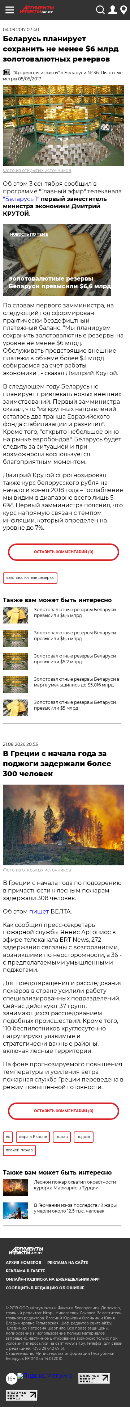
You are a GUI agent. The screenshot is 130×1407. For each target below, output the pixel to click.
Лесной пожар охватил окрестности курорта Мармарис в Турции (75, 1184)
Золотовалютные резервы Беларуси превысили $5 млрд (75, 705)
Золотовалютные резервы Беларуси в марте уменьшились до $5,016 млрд (77, 682)
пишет (39, 911)
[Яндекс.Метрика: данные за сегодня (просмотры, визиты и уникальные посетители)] (45, 1376)
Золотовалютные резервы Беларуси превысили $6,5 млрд (75, 635)
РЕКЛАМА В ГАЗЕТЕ (25, 1271)
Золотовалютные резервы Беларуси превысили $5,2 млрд (75, 658)
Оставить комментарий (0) (64, 552)
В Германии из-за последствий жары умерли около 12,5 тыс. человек (75, 1208)
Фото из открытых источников (37, 170)
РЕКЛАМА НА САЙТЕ (67, 1262)
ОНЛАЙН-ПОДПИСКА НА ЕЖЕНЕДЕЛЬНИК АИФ (53, 1279)
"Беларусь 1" (21, 199)
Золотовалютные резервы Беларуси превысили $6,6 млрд (75, 612)
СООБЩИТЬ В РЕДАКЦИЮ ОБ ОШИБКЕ (45, 1288)
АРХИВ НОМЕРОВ (24, 1262)
